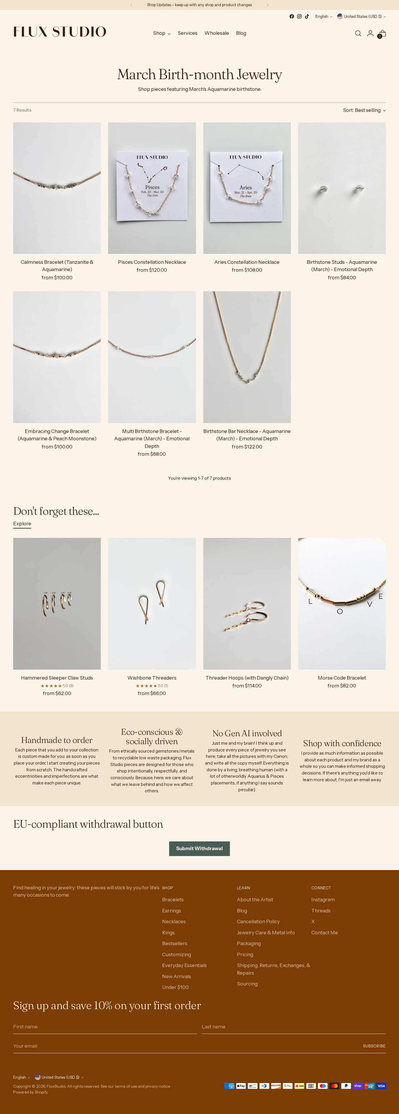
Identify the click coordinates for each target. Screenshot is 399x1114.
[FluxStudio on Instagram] (299, 16)
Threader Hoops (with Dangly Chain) (247, 678)
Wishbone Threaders (151, 678)
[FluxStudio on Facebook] (291, 16)
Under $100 (175, 987)
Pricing (245, 954)
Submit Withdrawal (199, 848)
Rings (168, 932)
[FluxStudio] (60, 33)
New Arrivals (176, 976)
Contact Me (324, 932)
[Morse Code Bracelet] (342, 603)
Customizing (176, 954)
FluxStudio (56, 1086)
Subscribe (374, 1046)
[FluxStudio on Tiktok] (307, 16)
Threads (321, 911)
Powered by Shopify (30, 1092)
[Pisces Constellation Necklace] (152, 188)
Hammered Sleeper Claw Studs (57, 678)
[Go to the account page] (370, 33)
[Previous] (131, 5)
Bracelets (173, 899)
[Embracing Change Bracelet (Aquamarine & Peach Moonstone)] (57, 357)
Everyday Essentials (184, 965)
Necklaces (174, 921)
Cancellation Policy (258, 921)
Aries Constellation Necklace (247, 262)
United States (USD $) (363, 16)
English (321, 16)
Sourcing (247, 984)
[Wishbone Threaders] (152, 603)
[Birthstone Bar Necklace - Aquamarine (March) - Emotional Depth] (247, 357)
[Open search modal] (358, 33)
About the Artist (255, 899)
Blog (242, 911)
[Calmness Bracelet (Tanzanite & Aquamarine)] (57, 188)
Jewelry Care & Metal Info (266, 932)
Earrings (171, 911)
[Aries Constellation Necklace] (247, 188)
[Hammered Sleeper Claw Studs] (57, 603)
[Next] (267, 5)
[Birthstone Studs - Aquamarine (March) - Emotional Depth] (342, 188)
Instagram (323, 899)
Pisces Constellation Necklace (152, 262)
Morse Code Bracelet (342, 678)
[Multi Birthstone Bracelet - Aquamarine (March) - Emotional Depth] (152, 357)
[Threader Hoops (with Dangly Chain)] (247, 603)
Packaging (249, 943)
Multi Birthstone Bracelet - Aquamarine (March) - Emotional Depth (152, 438)
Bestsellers (174, 943)
